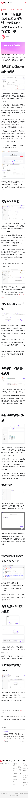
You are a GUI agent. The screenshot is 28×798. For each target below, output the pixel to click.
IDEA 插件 (15, 769)
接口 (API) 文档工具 (25, 764)
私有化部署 (15, 780)
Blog (14, 784)
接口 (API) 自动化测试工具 (25, 777)
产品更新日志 (15, 764)
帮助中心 (15, 773)
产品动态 (6, 731)
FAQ (19, 764)
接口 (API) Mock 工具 (25, 784)
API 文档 (12, 9)
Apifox (7, 36)
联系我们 (20, 767)
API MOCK (19, 9)
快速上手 (15, 776)
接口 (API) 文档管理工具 (25, 770)
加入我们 (20, 770)
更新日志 (5, 9)
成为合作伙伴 (20, 773)
